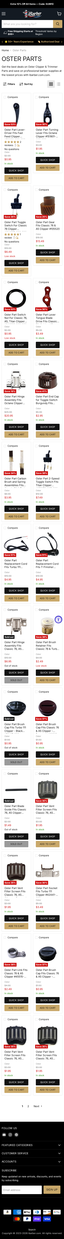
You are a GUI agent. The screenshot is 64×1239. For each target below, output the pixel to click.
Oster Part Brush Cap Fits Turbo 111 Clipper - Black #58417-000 (15, 729)
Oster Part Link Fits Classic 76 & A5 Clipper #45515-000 (15, 975)
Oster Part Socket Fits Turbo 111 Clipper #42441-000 (46, 893)
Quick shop (16, 170)
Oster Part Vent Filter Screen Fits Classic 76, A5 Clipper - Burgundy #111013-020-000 (16, 894)
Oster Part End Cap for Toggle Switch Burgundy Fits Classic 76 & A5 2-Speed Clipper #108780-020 (47, 405)
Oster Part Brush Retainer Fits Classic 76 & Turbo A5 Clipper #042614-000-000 (47, 649)
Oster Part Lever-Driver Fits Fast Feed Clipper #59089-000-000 (14, 134)
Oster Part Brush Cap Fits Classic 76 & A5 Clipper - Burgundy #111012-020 (47, 731)
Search (32, 1229)
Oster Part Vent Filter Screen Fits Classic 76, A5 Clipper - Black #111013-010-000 (46, 1058)
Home (5, 50)
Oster (7, 152)
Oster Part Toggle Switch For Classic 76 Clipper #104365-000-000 (15, 227)
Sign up (52, 1189)
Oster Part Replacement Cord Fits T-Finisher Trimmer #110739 (47, 565)
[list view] (58, 84)
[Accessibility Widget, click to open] (58, 619)
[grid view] (51, 84)
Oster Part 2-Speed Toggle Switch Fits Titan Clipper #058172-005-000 (47, 483)
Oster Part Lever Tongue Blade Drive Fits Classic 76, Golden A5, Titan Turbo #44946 (46, 323)
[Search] (57, 24)
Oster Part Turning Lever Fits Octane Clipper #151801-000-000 (47, 134)
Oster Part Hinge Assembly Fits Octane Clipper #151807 (14, 401)
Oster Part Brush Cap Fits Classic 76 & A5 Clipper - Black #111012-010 (47, 975)
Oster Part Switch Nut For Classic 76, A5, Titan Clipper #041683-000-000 (15, 319)
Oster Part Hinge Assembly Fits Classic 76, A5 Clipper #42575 (14, 647)
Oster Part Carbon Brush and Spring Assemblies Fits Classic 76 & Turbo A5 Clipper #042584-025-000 (15, 487)
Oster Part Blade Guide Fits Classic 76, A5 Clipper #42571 (15, 811)
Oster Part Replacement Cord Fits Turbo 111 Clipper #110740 (15, 565)
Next (37, 1106)
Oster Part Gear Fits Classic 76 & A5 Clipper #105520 (48, 225)
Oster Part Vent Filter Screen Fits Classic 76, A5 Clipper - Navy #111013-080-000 (14, 1058)
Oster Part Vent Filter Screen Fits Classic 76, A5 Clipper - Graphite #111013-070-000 (47, 812)
